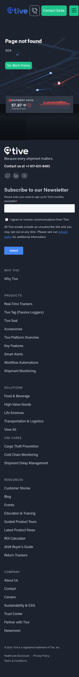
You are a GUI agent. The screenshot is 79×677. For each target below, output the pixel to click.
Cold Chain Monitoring (21, 455)
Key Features (13, 346)
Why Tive (11, 279)
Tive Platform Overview (21, 337)
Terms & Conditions (15, 661)
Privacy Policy (41, 656)
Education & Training (19, 513)
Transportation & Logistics (24, 421)
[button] (74, 10)
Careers (10, 597)
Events (9, 505)
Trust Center (13, 614)
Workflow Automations (21, 363)
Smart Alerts (13, 354)
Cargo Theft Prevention (21, 446)
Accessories (13, 329)
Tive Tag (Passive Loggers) (24, 312)
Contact (10, 589)
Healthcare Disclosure (16, 656)
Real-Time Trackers (18, 304)
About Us (11, 580)
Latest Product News (19, 530)
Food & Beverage (17, 396)
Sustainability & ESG (19, 605)
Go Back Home (18, 65)
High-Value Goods (17, 404)
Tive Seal (10, 321)
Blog (7, 497)
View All (10, 430)
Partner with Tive (16, 622)
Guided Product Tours (20, 522)
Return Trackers (16, 555)
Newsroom (12, 631)
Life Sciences (14, 413)
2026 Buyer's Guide (18, 547)
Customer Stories (17, 488)
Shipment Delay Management (26, 463)
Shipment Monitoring (20, 371)
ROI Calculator (15, 538)
